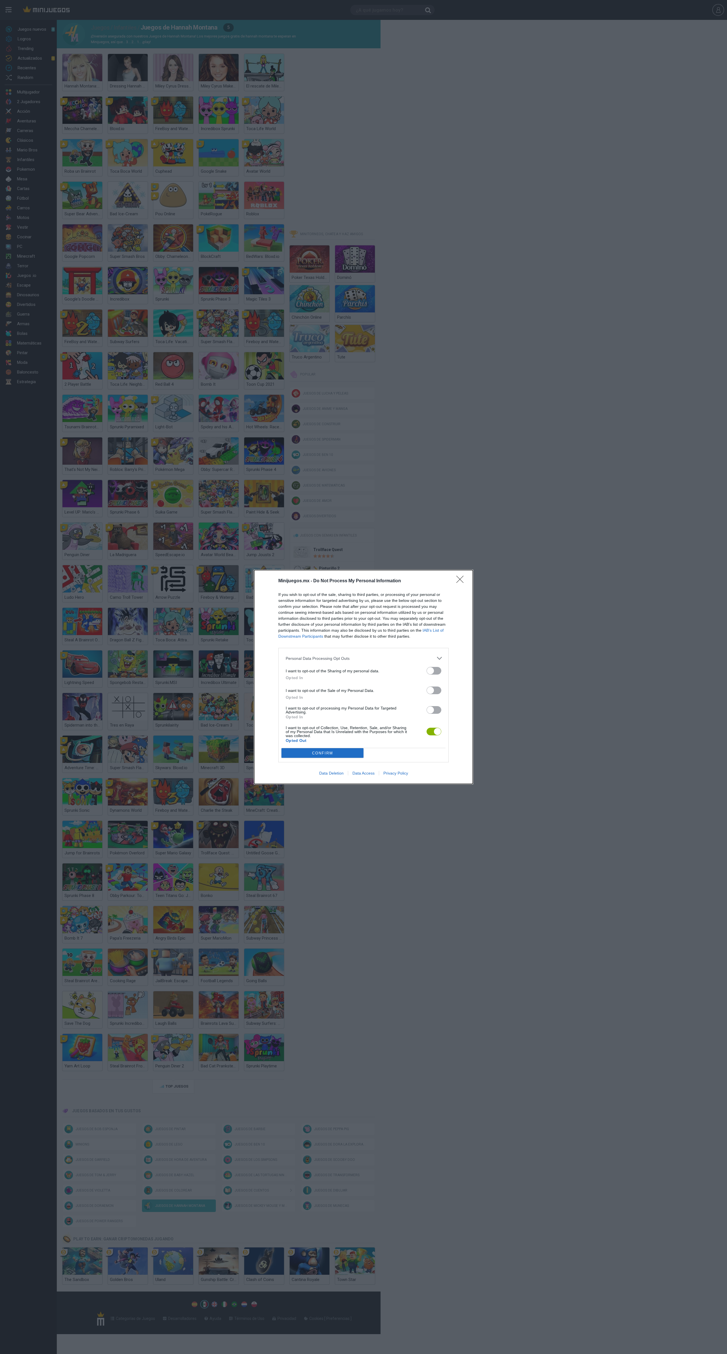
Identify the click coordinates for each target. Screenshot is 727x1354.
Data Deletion (331, 773)
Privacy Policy (395, 773)
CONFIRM (322, 753)
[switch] (434, 671)
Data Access (363, 773)
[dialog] (363, 677)
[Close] (461, 581)
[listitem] (363, 658)
